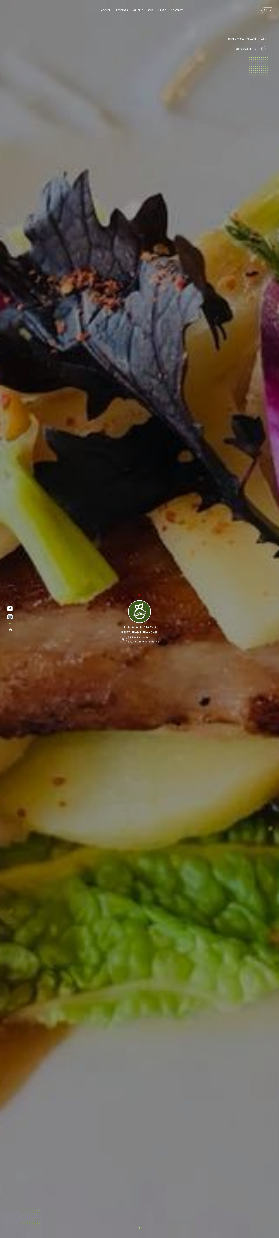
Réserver (122, 10)
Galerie (138, 10)
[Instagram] (10, 616)
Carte (162, 10)
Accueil (106, 10)
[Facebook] (10, 608)
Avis (150, 10)
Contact (177, 10)
